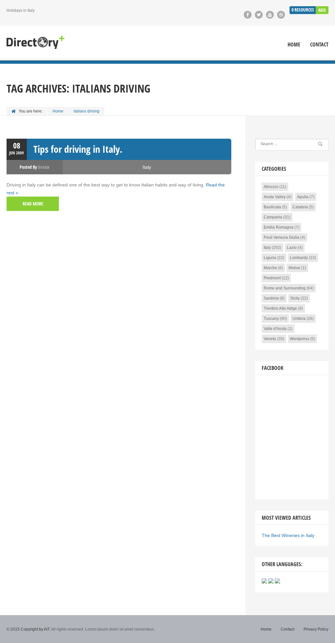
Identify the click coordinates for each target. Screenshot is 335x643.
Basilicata (272, 207)
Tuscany (271, 318)
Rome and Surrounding (285, 288)
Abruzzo (271, 186)
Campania (273, 217)
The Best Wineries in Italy (288, 535)
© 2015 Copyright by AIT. (28, 629)
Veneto (270, 339)
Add (322, 10)
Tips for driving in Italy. (77, 149)
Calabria (300, 207)
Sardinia (271, 298)
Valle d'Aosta (275, 328)
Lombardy (299, 257)
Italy (147, 167)
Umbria (299, 318)
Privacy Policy (316, 629)
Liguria (270, 257)
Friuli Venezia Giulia (281, 237)
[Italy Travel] (35, 43)
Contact (319, 44)
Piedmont (272, 278)
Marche (270, 268)
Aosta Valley (275, 197)
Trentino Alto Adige (280, 308)
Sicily (295, 298)
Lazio (292, 247)
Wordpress (299, 339)
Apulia (303, 197)
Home (294, 44)
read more (33, 203)
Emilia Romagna (278, 227)
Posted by (34, 167)
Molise (294, 268)
